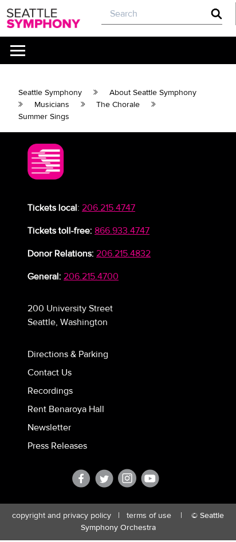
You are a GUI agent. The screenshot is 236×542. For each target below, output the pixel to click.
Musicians (51, 105)
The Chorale (118, 105)
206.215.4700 (91, 276)
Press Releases (57, 446)
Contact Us (49, 372)
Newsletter (49, 427)
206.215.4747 (108, 207)
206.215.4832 (123, 253)
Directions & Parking (67, 354)
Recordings (50, 391)
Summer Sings (43, 117)
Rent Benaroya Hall (65, 409)
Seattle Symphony (50, 93)
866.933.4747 (122, 230)
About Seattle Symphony (152, 93)
